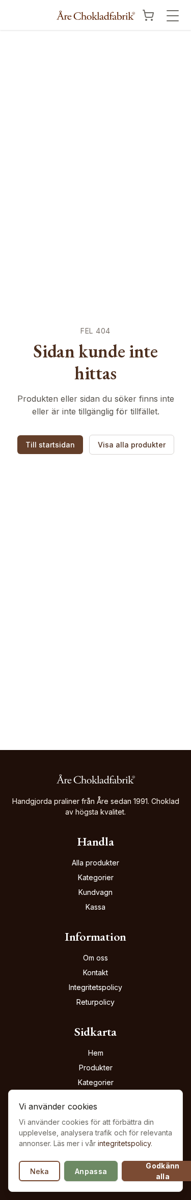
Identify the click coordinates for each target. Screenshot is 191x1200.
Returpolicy (95, 1002)
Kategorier (96, 877)
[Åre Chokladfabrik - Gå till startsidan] (96, 15)
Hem (95, 1052)
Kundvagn (95, 892)
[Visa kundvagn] (148, 15)
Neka (39, 1171)
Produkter (96, 1067)
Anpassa (91, 1171)
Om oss (95, 957)
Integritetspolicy (95, 987)
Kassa (95, 907)
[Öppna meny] (172, 16)
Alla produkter (95, 862)
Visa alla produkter (132, 444)
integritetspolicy (124, 1143)
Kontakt (95, 972)
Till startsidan (50, 444)
